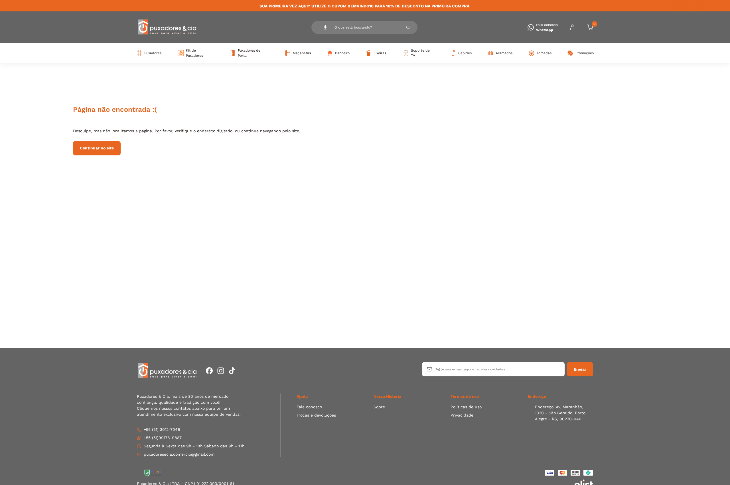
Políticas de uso (466, 407)
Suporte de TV (420, 53)
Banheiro (342, 53)
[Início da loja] (167, 27)
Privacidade (462, 415)
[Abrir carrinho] (590, 27)
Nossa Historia (387, 396)
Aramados (504, 53)
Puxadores (152, 53)
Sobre (379, 407)
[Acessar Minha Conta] (572, 29)
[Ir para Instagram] (220, 370)
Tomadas (544, 53)
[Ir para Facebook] (209, 370)
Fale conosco (309, 407)
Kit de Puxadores (194, 53)
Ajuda (302, 396)
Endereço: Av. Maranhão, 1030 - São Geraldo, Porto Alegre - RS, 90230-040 (560, 413)
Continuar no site (97, 148)
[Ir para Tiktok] (232, 370)
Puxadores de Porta (249, 53)
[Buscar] (408, 27)
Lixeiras (380, 53)
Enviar (580, 369)
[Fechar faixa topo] (689, 6)
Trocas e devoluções (316, 415)
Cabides (464, 53)
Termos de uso (465, 396)
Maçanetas (301, 53)
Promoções (584, 53)
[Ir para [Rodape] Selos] (154, 473)
